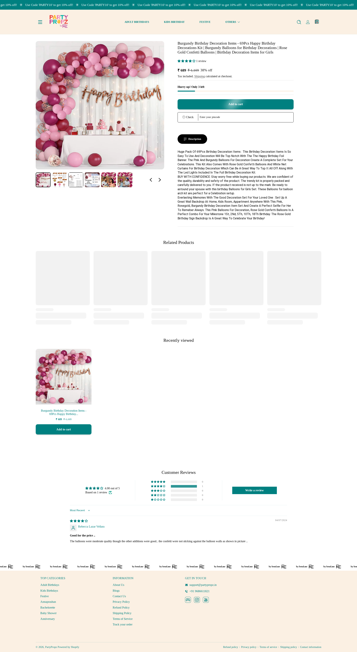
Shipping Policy (122, 613)
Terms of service (268, 647)
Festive (44, 596)
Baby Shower (48, 613)
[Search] (299, 22)
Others (230, 22)
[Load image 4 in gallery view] (92, 179)
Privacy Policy (121, 601)
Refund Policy (121, 607)
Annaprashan (48, 601)
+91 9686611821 (199, 591)
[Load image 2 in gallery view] (59, 179)
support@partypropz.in (203, 584)
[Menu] (40, 22)
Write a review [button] (254, 490)
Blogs (116, 590)
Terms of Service (123, 618)
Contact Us (119, 596)
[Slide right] (159, 179)
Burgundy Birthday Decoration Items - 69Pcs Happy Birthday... (63, 412)
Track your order (122, 624)
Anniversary (47, 618)
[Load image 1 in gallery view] (43, 179)
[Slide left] (150, 179)
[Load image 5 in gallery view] (108, 179)
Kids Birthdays (49, 590)
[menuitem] (70, 585)
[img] (79, 521)
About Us (118, 584)
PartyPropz (51, 647)
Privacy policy (248, 647)
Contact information (310, 647)
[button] (299, 22)
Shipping (199, 76)
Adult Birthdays (49, 584)
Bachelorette (47, 607)
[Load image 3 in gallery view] (75, 179)
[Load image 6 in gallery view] (125, 179)
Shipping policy (288, 647)
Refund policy (230, 647)
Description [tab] (194, 139)
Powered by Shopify (68, 647)
